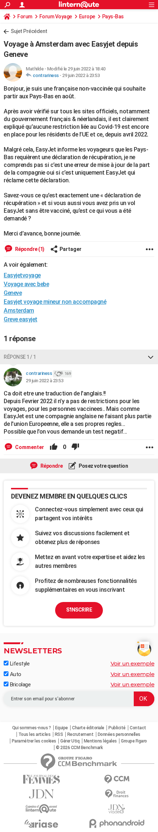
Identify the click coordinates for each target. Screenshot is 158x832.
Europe (87, 16)
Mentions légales (100, 741)
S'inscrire (79, 610)
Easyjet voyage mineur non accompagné (55, 301)
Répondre (51, 466)
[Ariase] (41, 824)
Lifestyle (18, 663)
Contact (138, 727)
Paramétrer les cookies (34, 741)
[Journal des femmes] (41, 779)
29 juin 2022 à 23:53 (81, 75)
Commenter (29, 447)
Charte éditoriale (88, 727)
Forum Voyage (55, 16)
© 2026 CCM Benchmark (79, 747)
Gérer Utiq (69, 741)
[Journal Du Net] (41, 794)
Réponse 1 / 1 (20, 357)
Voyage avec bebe (26, 284)
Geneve (13, 292)
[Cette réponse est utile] (53, 447)
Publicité (117, 727)
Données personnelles (119, 734)
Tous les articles (34, 734)
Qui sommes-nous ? (31, 727)
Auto (14, 674)
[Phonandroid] (116, 823)
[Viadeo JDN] (116, 809)
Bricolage (19, 684)
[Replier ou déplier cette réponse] (151, 357)
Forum (24, 16)
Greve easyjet (20, 319)
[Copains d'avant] (41, 808)
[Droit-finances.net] (116, 794)
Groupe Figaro (134, 741)
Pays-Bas (113, 16)
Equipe (61, 727)
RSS (59, 734)
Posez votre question (103, 466)
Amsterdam (19, 310)
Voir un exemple (133, 663)
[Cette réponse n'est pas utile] (75, 447)
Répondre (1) (29, 249)
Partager (71, 249)
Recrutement (80, 734)
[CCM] (116, 779)
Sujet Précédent (29, 31)
